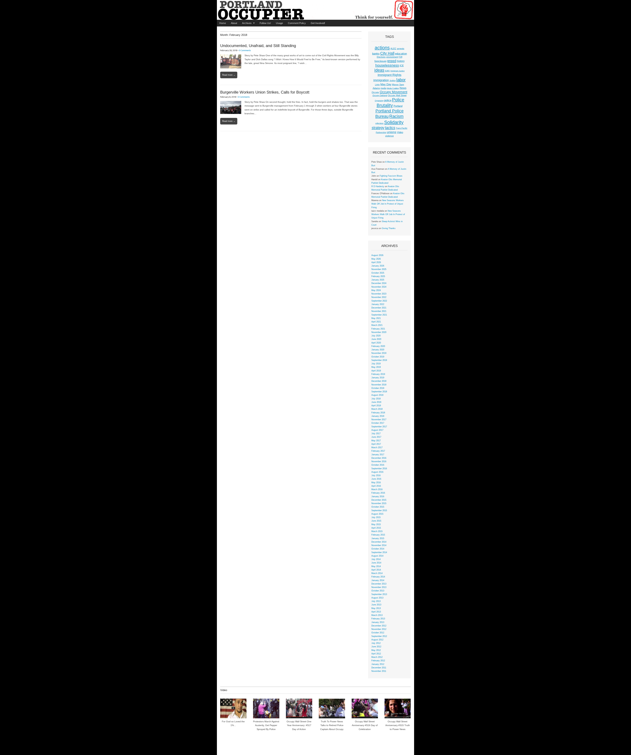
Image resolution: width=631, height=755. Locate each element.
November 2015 (378, 503)
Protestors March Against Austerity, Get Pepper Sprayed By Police (266, 725)
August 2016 (377, 472)
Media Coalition (393, 88)
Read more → (228, 75)
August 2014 (377, 556)
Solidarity (394, 122)
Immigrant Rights (389, 75)
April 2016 (376, 486)
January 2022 (377, 304)
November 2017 (378, 419)
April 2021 (376, 322)
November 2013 (378, 587)
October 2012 (377, 633)
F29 (400, 57)
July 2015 (376, 517)
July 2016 (376, 475)
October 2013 (377, 591)
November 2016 (378, 461)
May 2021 (376, 318)
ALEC (393, 48)
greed (391, 61)
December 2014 (378, 542)
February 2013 (378, 619)
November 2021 (378, 311)
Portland (398, 106)
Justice (392, 81)
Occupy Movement (393, 92)
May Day (385, 84)
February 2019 (378, 374)
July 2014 (376, 559)
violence (389, 135)
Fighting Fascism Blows (391, 176)
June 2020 (376, 339)
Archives (247, 23)
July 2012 (376, 643)
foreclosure (380, 61)
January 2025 (377, 280)
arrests (400, 48)
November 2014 (378, 545)
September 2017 (379, 427)
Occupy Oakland (380, 96)
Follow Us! (265, 23)
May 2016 (376, 482)
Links (377, 85)
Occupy (375, 92)
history (401, 61)
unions (391, 132)
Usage (279, 23)
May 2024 (376, 290)
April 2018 (376, 405)
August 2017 (377, 430)
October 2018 (377, 388)
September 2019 (379, 360)
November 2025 (378, 269)
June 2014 (376, 563)
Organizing (379, 101)
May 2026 (376, 259)
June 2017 (376, 437)
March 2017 (377, 447)
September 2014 (379, 552)
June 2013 (376, 605)
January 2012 (377, 664)
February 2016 (378, 493)
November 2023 (378, 294)
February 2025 (378, 276)
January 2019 (377, 378)
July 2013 (376, 601)
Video (400, 132)
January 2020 (377, 350)
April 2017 (376, 444)
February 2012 (378, 660)
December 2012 (378, 626)
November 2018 (378, 385)
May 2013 (376, 608)
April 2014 (376, 570)
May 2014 (376, 566)
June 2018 (376, 402)
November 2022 (378, 297)
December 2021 (378, 308)
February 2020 (378, 346)
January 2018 (377, 416)
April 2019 (376, 371)
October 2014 (377, 549)
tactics (390, 128)
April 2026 (376, 262)
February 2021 (378, 329)
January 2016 (377, 496)
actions (382, 47)
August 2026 (377, 255)
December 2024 (378, 283)
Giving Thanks (389, 228)
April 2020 (376, 343)
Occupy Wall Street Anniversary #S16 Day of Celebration (365, 725)
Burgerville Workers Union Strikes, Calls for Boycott (264, 92)
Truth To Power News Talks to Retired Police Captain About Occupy (331, 725)
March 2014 (377, 573)
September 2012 (379, 636)
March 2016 (377, 489)
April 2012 (376, 654)
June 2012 (376, 646)
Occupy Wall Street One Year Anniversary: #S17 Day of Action (299, 725)
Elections (381, 57)
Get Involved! (318, 23)
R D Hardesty (377, 186)
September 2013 (379, 594)
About (234, 23)
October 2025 (377, 273)
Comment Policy (297, 23)
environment (392, 57)
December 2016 (378, 458)
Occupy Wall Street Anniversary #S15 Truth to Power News (397, 725)
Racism (396, 116)
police (387, 100)
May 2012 (376, 650)
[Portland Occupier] (315, 10)
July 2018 (376, 399)
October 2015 (377, 507)
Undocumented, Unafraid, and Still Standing (258, 45)
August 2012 (377, 640)
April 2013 (376, 612)
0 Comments (245, 50)
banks (376, 53)
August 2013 (377, 598)
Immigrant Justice (397, 71)
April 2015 (376, 528)
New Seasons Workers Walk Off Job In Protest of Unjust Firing (387, 204)
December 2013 (378, 584)
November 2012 (378, 629)
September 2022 (379, 301)
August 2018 (377, 395)
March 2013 (377, 615)
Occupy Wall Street (397, 95)
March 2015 (377, 531)
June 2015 (376, 521)
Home (222, 23)
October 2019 (377, 357)
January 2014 (377, 580)
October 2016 (377, 465)
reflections (379, 123)
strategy (378, 128)
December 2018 (378, 381)
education (401, 53)
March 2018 (377, 409)
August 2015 (377, 514)
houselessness (387, 65)
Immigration (381, 80)
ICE (402, 65)
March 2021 (377, 325)
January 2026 (377, 266)
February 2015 (378, 535)
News (403, 87)
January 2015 (377, 538)
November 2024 (378, 287)
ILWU (387, 71)
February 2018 (378, 413)
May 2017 (376, 440)
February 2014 (378, 577)
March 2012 (377, 657)
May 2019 (376, 367)
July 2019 (376, 364)
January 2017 (377, 454)
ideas (379, 70)
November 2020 (378, 332)
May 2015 (376, 524)
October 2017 (377, 423)
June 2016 (376, 479)
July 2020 (376, 336)
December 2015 (378, 500)
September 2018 (379, 391)
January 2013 (377, 622)
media (383, 88)
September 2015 (379, 510)
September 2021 (379, 315)
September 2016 (379, 468)
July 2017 (376, 433)
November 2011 (378, 671)
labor (401, 79)
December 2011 (378, 668)
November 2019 (378, 353)
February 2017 (378, 451)
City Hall (387, 53)
